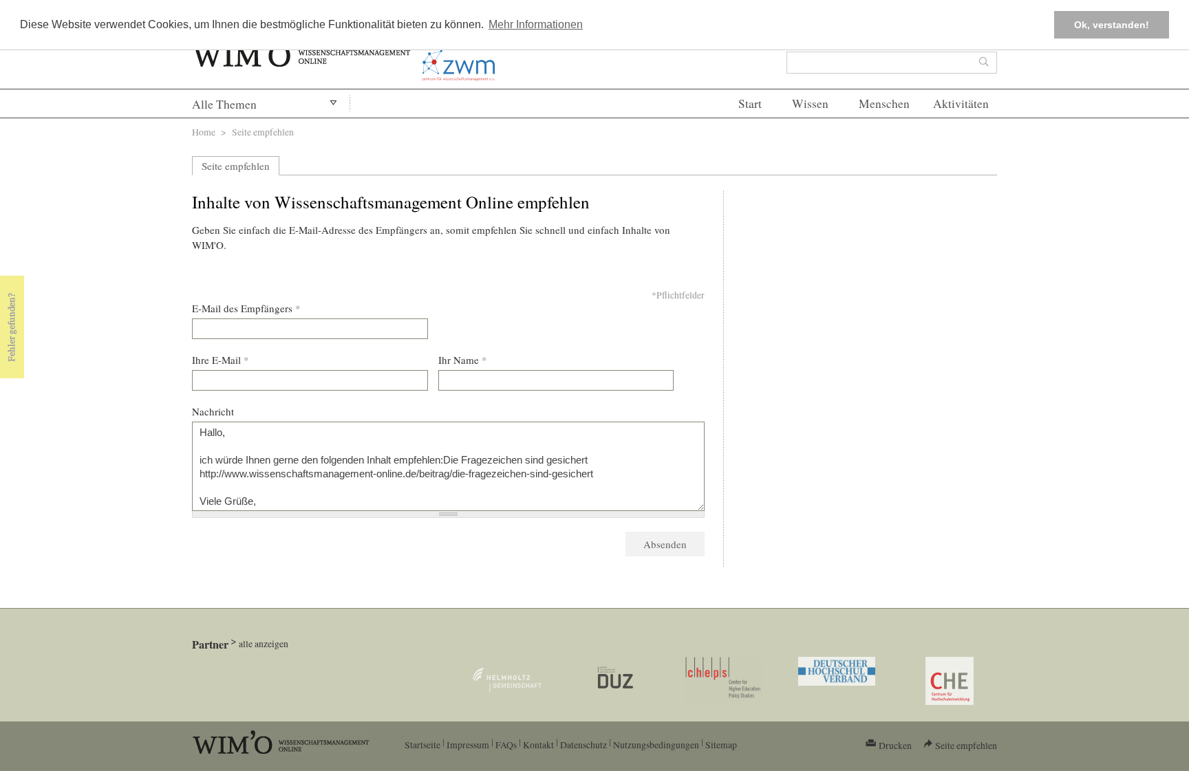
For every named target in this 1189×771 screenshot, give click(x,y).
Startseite (422, 744)
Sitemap (721, 744)
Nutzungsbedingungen (656, 744)
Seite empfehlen (236, 166)
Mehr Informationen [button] (536, 24)
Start (750, 103)
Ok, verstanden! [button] (1111, 24)
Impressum (468, 744)
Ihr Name (462, 360)
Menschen (884, 103)
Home (203, 131)
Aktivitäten (961, 103)
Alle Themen (224, 104)
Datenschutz (583, 744)
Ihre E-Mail (220, 360)
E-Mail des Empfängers (246, 308)
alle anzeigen (263, 643)
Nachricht (213, 411)
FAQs (506, 744)
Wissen (810, 103)
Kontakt (538, 744)
